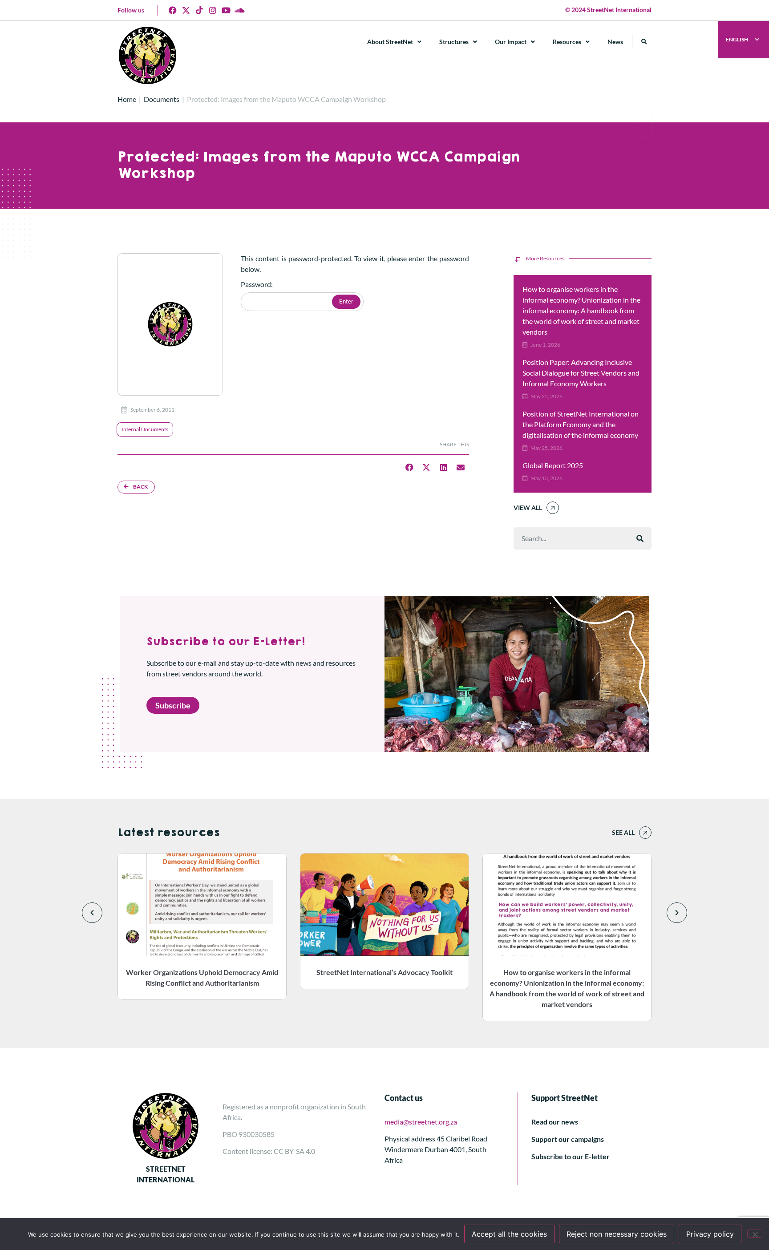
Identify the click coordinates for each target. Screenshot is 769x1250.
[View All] (552, 508)
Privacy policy (710, 1234)
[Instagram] (213, 10)
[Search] (640, 538)
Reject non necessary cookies (617, 1234)
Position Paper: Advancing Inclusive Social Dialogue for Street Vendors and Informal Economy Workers (580, 373)
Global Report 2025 (552, 465)
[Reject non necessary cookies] (754, 1234)
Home (126, 99)
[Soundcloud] (239, 10)
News (615, 41)
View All (528, 507)
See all (623, 832)
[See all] (645, 832)
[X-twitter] (186, 10)
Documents (161, 99)
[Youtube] (226, 10)
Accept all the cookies (509, 1234)
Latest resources (168, 833)
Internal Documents (144, 429)
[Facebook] (172, 10)
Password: (257, 284)
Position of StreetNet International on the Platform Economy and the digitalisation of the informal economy (580, 424)
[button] (644, 41)
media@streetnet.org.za (420, 1121)
